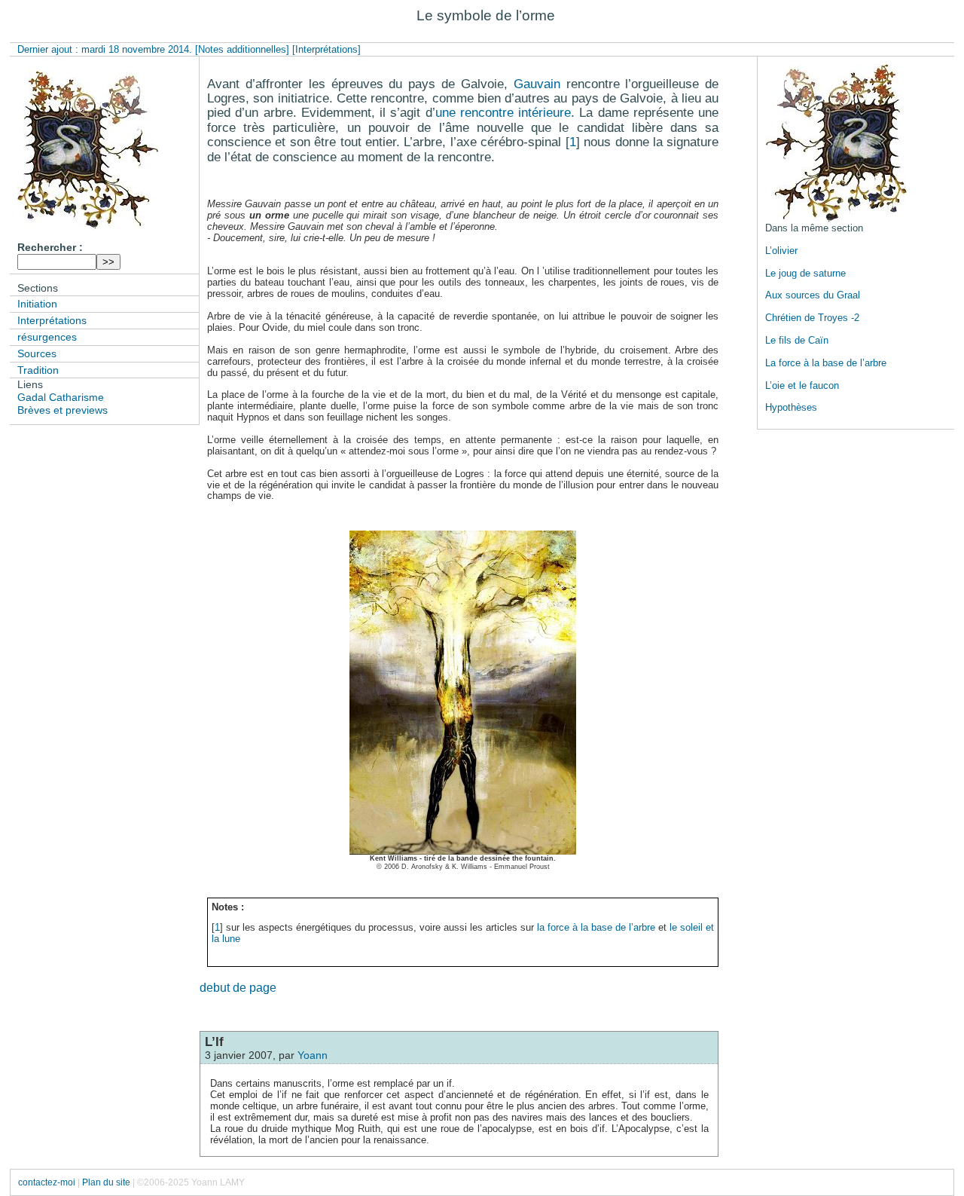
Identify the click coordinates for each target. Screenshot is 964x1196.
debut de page (238, 987)
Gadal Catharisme (60, 397)
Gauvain (537, 84)
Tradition (38, 370)
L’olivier (781, 250)
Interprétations (52, 320)
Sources (36, 353)
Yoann (312, 1055)
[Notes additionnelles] (242, 49)
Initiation (37, 304)
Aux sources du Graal (812, 295)
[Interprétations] (326, 49)
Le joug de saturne (805, 273)
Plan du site (106, 1182)
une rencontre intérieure (503, 113)
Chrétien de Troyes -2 (812, 317)
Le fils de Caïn (796, 340)
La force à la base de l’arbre (825, 363)
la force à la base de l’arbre (596, 927)
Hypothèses (791, 407)
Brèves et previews (62, 410)
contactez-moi (46, 1182)
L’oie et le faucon (802, 385)
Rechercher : (50, 247)
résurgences (47, 337)
